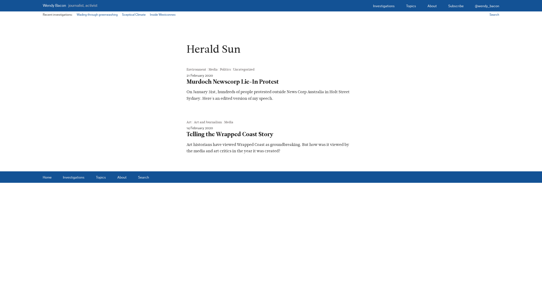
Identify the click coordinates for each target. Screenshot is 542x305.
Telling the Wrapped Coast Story (230, 134)
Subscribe (456, 6)
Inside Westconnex (163, 14)
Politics (225, 69)
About (432, 6)
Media (213, 69)
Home (47, 177)
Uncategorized (243, 69)
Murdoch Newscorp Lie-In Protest (233, 82)
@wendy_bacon (487, 6)
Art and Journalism (208, 122)
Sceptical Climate (134, 14)
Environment (196, 69)
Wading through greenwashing (97, 14)
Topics (411, 6)
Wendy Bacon (70, 6)
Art (189, 122)
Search (494, 14)
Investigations (384, 6)
